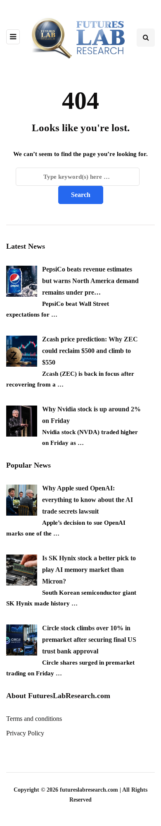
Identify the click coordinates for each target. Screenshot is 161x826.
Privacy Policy (25, 733)
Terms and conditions (34, 718)
